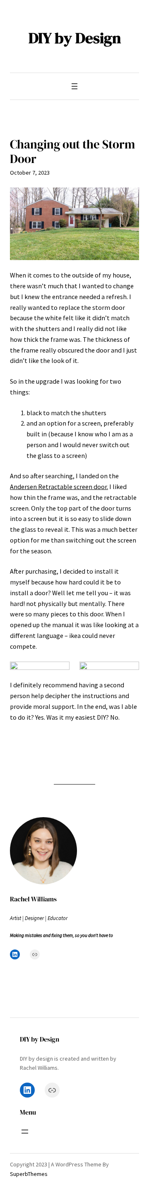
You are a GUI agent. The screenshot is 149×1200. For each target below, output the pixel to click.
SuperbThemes (29, 1174)
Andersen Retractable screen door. (59, 486)
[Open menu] (74, 86)
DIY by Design (75, 37)
